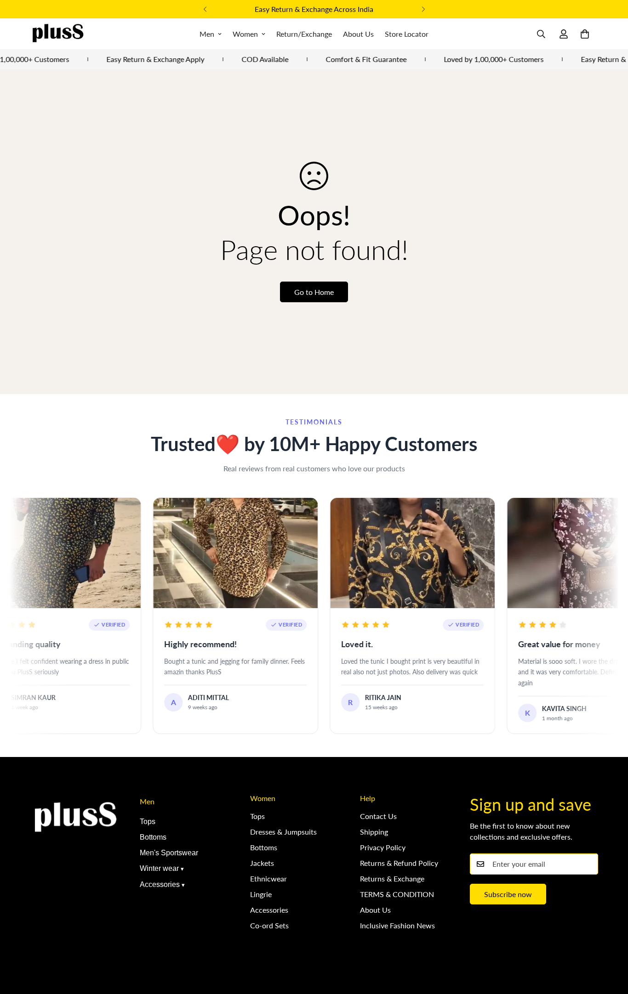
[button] (584, 34)
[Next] (423, 9)
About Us (358, 33)
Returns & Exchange (392, 878)
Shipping (374, 831)
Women (245, 33)
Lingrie (261, 894)
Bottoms (153, 837)
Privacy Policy (382, 847)
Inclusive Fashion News (397, 925)
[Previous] (204, 9)
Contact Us (378, 816)
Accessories (160, 884)
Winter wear (159, 868)
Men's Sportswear (169, 853)
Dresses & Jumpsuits (283, 831)
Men (207, 33)
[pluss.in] (57, 33)
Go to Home (314, 292)
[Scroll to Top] (610, 943)
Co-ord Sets (269, 925)
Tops (147, 821)
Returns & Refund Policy (399, 862)
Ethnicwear (268, 878)
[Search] (541, 34)
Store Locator (406, 33)
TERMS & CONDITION (397, 894)
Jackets (262, 862)
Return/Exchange (304, 33)
